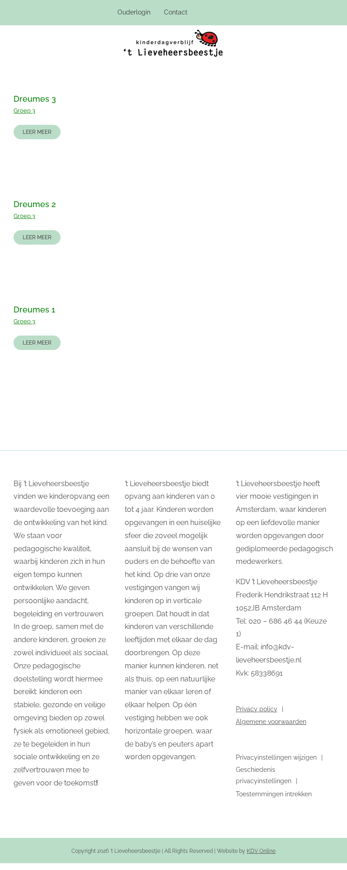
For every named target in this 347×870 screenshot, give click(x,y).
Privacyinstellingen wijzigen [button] (276, 757)
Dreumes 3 (35, 99)
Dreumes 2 (35, 204)
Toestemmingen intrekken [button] (274, 794)
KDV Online (261, 851)
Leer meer (37, 132)
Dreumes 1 (34, 309)
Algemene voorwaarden (271, 721)
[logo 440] (173, 33)
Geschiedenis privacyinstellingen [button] (263, 775)
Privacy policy (256, 709)
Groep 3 (24, 110)
